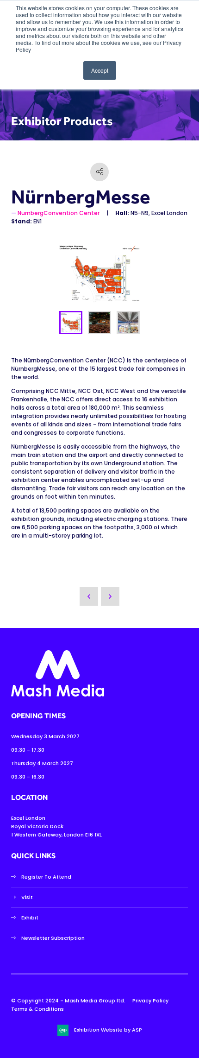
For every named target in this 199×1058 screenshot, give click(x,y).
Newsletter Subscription (53, 938)
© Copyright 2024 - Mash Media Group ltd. (68, 1000)
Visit (27, 897)
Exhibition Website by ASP (108, 1029)
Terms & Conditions (37, 1009)
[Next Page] (110, 596)
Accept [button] (99, 70)
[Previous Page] (89, 596)
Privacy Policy (150, 1000)
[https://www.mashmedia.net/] (57, 694)
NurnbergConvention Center (59, 213)
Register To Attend (46, 877)
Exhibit (29, 917)
